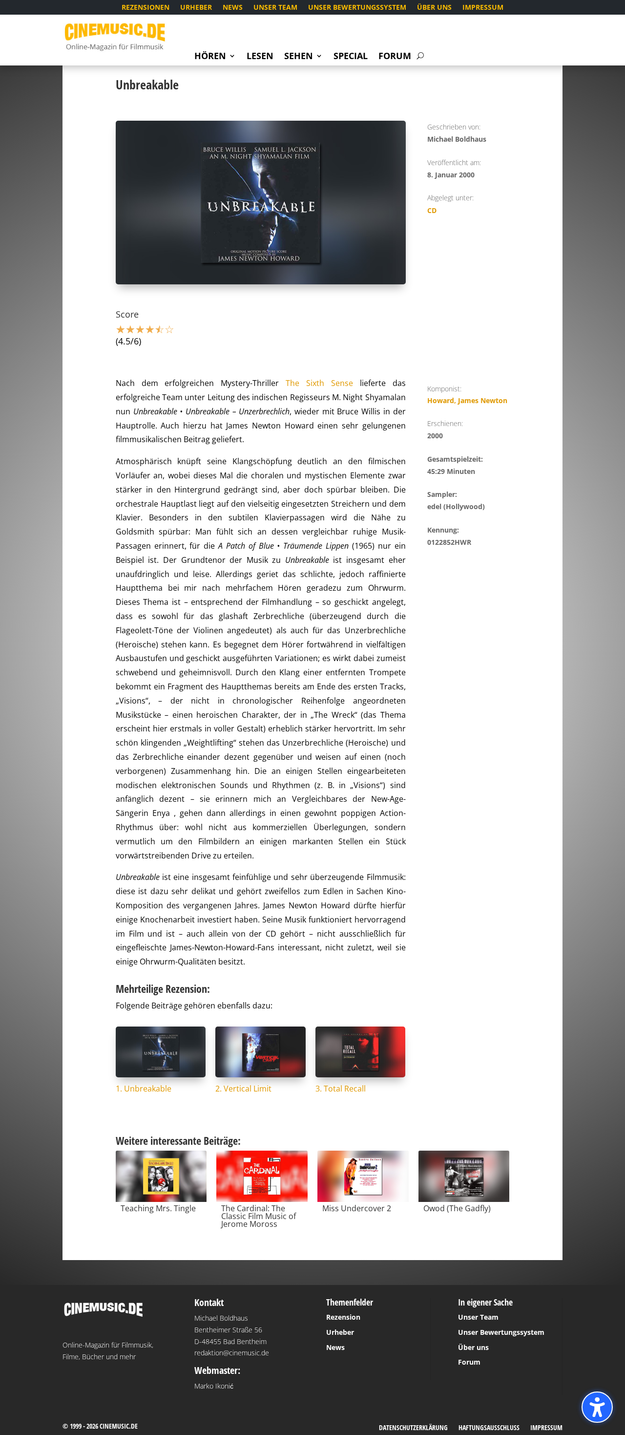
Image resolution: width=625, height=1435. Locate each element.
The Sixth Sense (319, 383)
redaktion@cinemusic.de (231, 1352)
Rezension (343, 1317)
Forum (394, 57)
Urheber (196, 8)
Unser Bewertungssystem (357, 8)
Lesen (260, 57)
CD (432, 210)
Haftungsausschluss (489, 1428)
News (233, 8)
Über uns (434, 8)
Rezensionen (145, 8)
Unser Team (275, 8)
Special (350, 57)
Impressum (482, 8)
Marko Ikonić (213, 1386)
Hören (210, 57)
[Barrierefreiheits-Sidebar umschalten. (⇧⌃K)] (597, 1407)
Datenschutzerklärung (413, 1428)
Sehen (298, 57)
